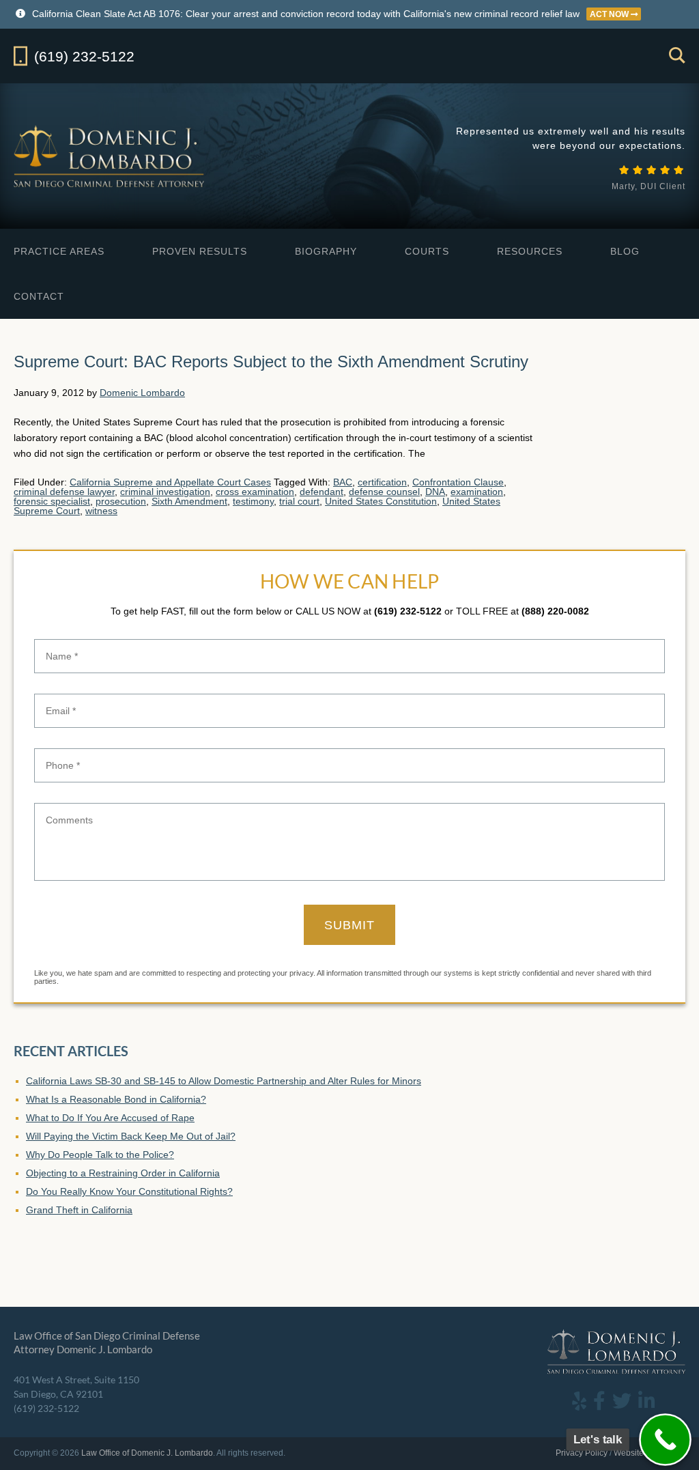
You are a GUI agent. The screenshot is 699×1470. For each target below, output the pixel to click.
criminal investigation (165, 491)
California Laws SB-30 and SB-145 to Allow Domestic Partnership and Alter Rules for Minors (223, 1080)
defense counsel (384, 491)
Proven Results (199, 251)
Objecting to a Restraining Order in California (123, 1173)
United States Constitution (381, 501)
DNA (435, 491)
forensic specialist (52, 501)
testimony (253, 501)
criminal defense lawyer (64, 491)
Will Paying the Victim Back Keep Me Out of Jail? (131, 1136)
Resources (529, 251)
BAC (342, 482)
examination (477, 491)
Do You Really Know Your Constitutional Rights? (129, 1191)
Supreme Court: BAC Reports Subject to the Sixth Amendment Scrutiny (271, 361)
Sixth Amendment (189, 501)
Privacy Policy (582, 1453)
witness (101, 510)
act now (610, 14)
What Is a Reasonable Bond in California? (116, 1099)
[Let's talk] (665, 1439)
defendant (321, 491)
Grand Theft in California (79, 1209)
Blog (625, 251)
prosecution (121, 501)
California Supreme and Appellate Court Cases (170, 482)
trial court (299, 501)
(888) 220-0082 (555, 611)
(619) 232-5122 (408, 611)
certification (382, 482)
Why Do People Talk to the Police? (100, 1154)
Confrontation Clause (458, 482)
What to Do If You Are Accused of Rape (110, 1117)
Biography (326, 251)
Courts (427, 251)
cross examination (255, 491)
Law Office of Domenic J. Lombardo (110, 156)
